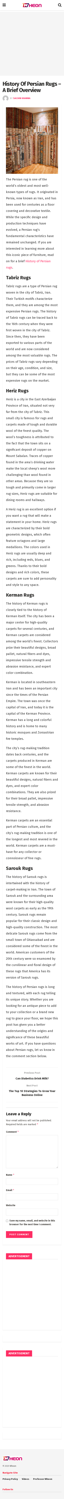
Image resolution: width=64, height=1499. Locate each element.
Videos (25, 1479)
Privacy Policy (10, 1479)
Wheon (13, 1466)
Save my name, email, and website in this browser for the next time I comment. (32, 1222)
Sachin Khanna (21, 98)
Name (10, 1174)
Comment (12, 1131)
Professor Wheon (42, 1479)
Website (10, 1205)
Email (10, 1190)
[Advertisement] (32, 44)
